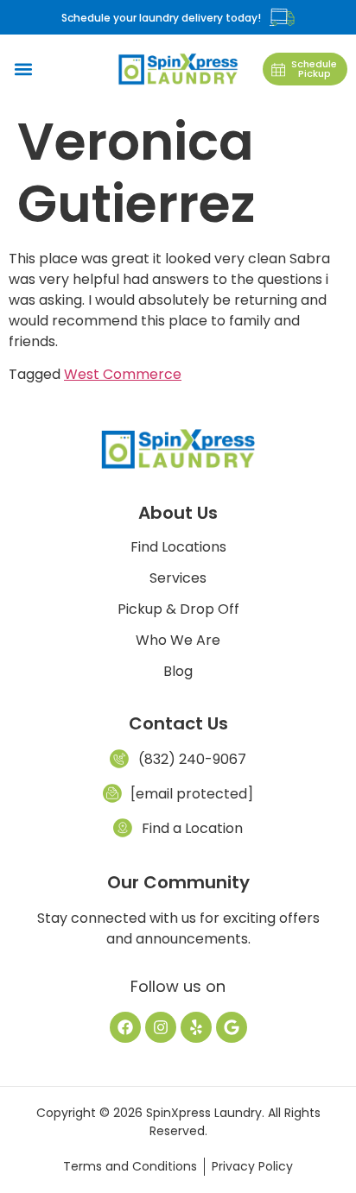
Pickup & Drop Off (178, 609)
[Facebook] (125, 1027)
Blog (178, 671)
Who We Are (178, 640)
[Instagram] (160, 1027)
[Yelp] (196, 1027)
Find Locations (178, 547)
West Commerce (122, 374)
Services (178, 578)
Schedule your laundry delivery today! (161, 17)
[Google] (231, 1027)
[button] (23, 69)
